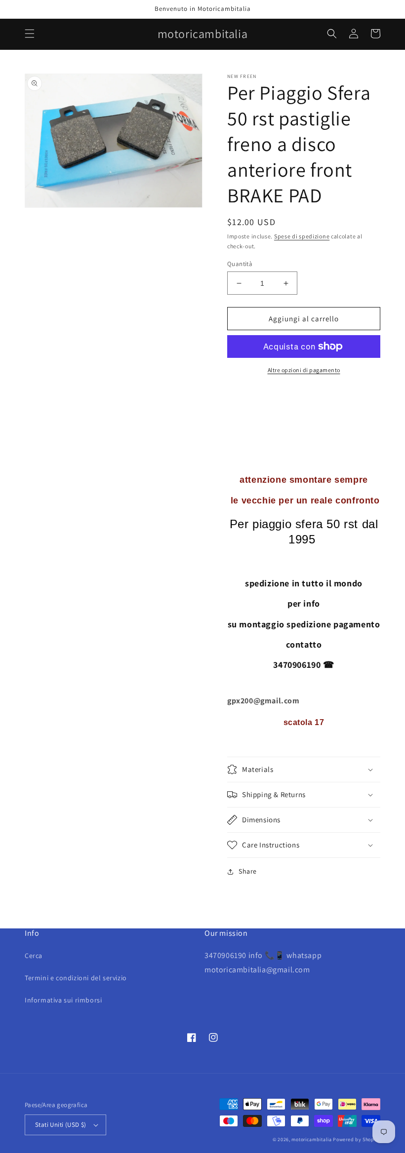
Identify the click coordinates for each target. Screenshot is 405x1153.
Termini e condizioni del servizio (76, 977)
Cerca (33, 955)
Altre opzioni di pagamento (304, 370)
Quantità (239, 264)
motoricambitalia (311, 1139)
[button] (29, 33)
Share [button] (248, 871)
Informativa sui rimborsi (63, 1000)
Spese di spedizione (301, 236)
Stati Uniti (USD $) (60, 1124)
